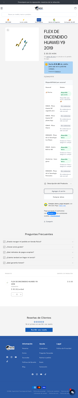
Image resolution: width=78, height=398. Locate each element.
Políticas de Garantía (29, 362)
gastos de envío (51, 57)
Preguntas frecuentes (46, 353)
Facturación (43, 367)
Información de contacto (40, 393)
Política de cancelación (66, 393)
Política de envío (53, 393)
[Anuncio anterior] (4, 2)
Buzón (41, 362)
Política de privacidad (39, 391)
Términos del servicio (67, 391)
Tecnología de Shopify (25, 391)
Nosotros (25, 348)
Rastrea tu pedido (45, 358)
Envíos (24, 353)
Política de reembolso (53, 391)
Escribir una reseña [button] (39, 330)
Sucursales (25, 358)
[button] (4, 8)
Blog (23, 367)
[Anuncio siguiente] (74, 2)
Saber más (62, 206)
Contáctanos (43, 348)
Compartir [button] (49, 222)
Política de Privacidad (64, 348)
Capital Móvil (16, 391)
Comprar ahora (58, 197)
